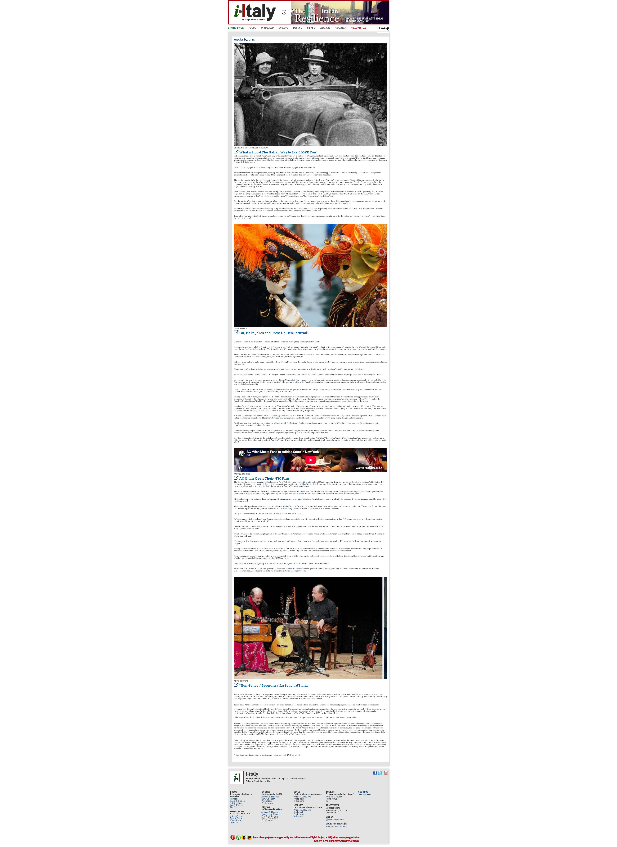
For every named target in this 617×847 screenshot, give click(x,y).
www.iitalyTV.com (335, 819)
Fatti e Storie (236, 818)
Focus (252, 28)
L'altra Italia (235, 820)
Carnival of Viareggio (272, 415)
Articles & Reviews (270, 797)
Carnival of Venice (293, 379)
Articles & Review (334, 797)
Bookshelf (298, 812)
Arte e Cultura (236, 816)
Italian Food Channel (271, 814)
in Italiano (267, 28)
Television (358, 28)
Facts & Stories (237, 801)
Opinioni (234, 822)
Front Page (236, 28)
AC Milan (265, 481)
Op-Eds (233, 807)
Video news (299, 816)
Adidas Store (305, 484)
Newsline (234, 799)
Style (311, 28)
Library (325, 28)
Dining (297, 28)
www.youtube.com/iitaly (337, 826)
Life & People (236, 805)
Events (283, 28)
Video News (267, 801)
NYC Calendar (268, 799)
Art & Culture (236, 803)
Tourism (340, 28)
